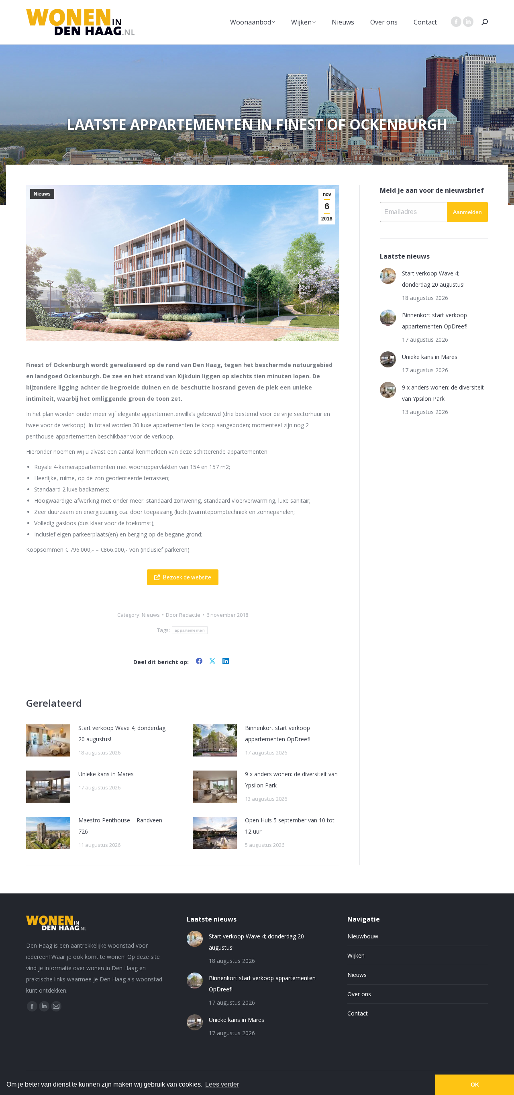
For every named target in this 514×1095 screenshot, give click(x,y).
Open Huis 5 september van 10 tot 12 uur (290, 825)
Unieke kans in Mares (106, 774)
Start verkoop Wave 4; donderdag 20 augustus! (121, 733)
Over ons (359, 994)
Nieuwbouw (362, 936)
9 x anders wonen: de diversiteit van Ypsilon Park (291, 779)
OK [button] (475, 1084)
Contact (357, 1013)
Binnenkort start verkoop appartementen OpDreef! (277, 733)
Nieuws (42, 194)
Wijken (356, 955)
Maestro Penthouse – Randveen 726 (120, 825)
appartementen (190, 630)
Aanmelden (467, 212)
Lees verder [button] (222, 1084)
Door (183, 614)
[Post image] (48, 740)
